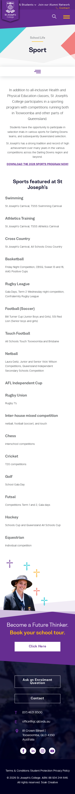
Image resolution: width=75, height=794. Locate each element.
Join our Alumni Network (54, 5)
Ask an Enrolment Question (37, 682)
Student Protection (41, 770)
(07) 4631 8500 (32, 712)
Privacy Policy (61, 770)
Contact (64, 8)
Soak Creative (49, 782)
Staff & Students (22, 5)
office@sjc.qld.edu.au (36, 721)
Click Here (37, 646)
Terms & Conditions (17, 770)
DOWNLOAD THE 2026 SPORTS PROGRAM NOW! (37, 164)
